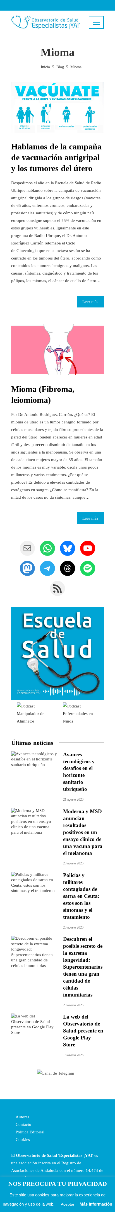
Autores (22, 1117)
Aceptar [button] (68, 1204)
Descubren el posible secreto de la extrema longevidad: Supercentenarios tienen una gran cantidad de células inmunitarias (82, 967)
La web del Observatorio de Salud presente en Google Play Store (83, 1031)
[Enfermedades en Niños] (80, 713)
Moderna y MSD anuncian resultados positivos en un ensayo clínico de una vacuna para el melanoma (82, 832)
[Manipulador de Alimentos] (34, 713)
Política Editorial (29, 1132)
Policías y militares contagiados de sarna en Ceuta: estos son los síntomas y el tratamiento (81, 896)
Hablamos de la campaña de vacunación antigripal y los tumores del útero (56, 157)
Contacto (23, 1124)
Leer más (90, 301)
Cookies (22, 1139)
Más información (96, 1204)
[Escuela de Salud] (57, 653)
